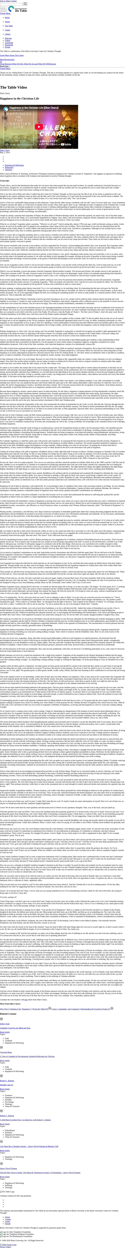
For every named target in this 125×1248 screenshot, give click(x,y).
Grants (7, 1221)
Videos (7, 40)
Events (7, 47)
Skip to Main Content (8, 1)
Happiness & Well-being (14, 165)
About (7, 1217)
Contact (8, 1219)
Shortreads (9, 45)
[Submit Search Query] (25, 4)
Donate (7, 1224)
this (26, 1000)
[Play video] (1, 104)
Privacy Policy (5, 1247)
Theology (8, 170)
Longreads (9, 43)
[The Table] (21, 11)
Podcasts (8, 38)
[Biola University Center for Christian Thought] (8, 1245)
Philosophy (9, 167)
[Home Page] (4, 11)
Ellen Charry (5, 150)
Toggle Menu (5, 13)
